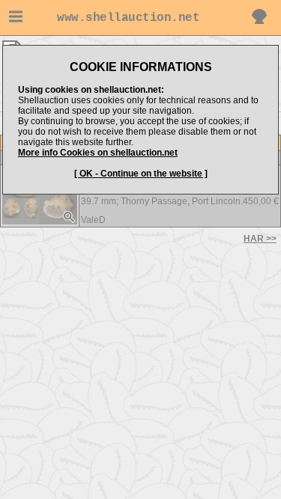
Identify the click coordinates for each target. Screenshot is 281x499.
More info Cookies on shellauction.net (98, 152)
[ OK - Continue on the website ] (141, 173)
